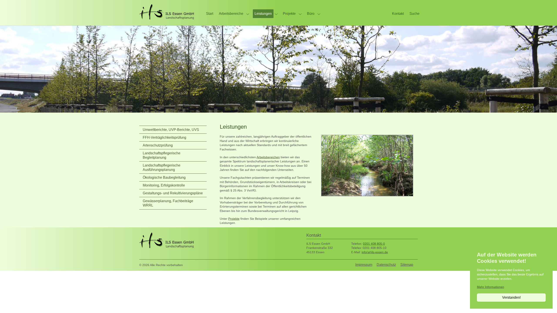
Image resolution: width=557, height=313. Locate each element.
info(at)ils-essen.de (375, 252)
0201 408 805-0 (374, 243)
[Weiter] (409, 165)
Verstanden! (511, 297)
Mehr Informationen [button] (490, 287)
